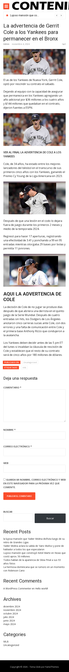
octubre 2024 (10, 613)
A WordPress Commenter (17, 588)
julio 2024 (8, 617)
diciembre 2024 (11, 606)
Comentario (12, 387)
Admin (6, 44)
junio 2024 (9, 620)
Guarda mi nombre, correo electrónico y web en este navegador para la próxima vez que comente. (34, 483)
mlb (24, 367)
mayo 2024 (9, 624)
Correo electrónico (17, 446)
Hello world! (41, 588)
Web (5, 463)
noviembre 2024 (12, 610)
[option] (36, 15)
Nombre (9, 429)
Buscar (7, 511)
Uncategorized (30, 362)
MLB (6, 641)
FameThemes (52, 666)
